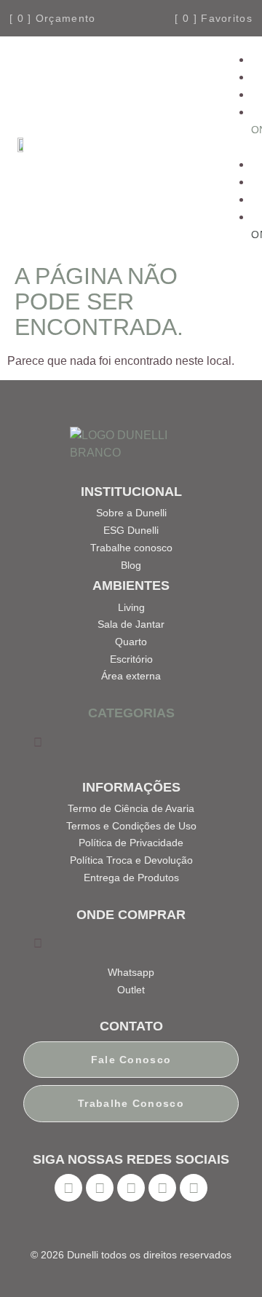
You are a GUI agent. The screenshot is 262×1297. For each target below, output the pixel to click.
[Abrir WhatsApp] (225, 1260)
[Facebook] (68, 1188)
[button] (233, 147)
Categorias (131, 713)
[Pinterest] (131, 1188)
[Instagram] (100, 1188)
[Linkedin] (193, 1188)
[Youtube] (162, 1188)
